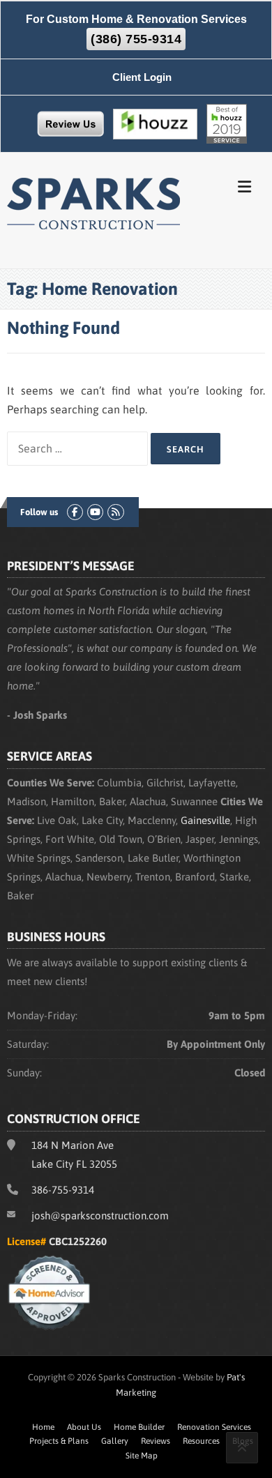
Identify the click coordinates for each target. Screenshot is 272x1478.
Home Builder (139, 1427)
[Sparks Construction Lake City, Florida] (94, 202)
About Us (84, 1427)
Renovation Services (214, 1427)
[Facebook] (75, 512)
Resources (201, 1441)
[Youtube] (95, 512)
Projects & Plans (59, 1441)
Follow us (39, 512)
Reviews (155, 1441)
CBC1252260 (78, 1241)
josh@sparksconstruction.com (100, 1215)
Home (43, 1427)
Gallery (114, 1441)
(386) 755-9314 (136, 39)
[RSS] (115, 512)
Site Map (142, 1456)
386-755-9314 (62, 1190)
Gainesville (205, 820)
